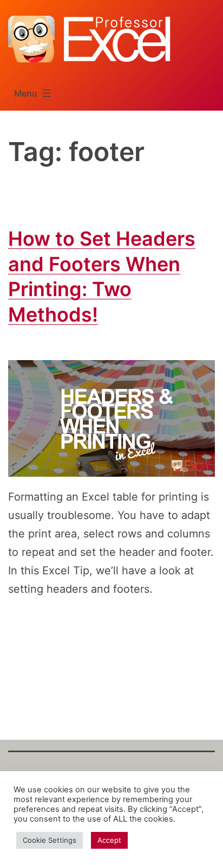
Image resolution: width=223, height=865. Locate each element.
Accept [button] (109, 840)
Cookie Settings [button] (49, 840)
